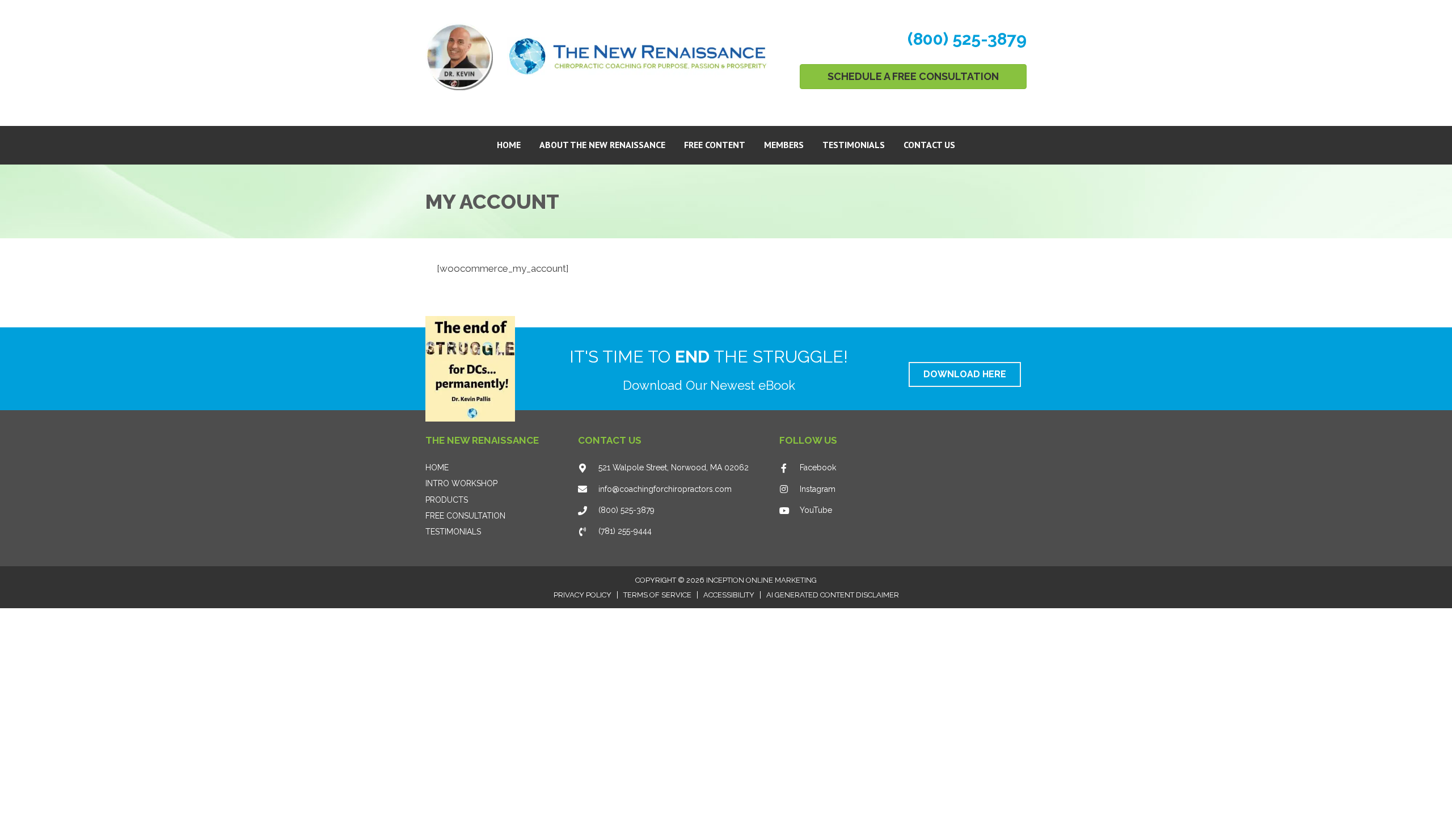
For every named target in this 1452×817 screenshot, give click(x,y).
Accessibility (728, 595)
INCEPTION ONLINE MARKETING (761, 580)
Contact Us (929, 144)
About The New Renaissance (602, 144)
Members (784, 144)
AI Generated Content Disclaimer (832, 595)
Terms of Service (657, 595)
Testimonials (853, 144)
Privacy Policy (582, 595)
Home (509, 144)
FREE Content (714, 144)
